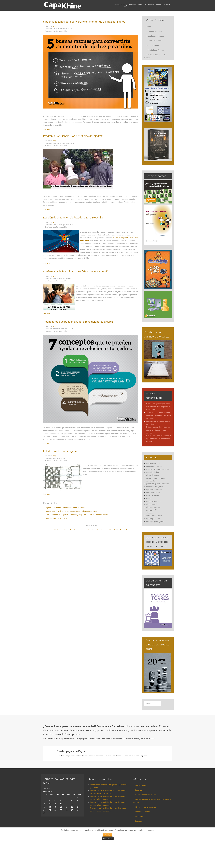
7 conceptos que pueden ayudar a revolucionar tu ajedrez (78, 321)
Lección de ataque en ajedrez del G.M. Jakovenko (73, 217)
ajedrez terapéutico (153, 501)
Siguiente (117, 529)
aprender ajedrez (152, 472)
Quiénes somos (141, 785)
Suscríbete (139, 790)
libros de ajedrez (152, 495)
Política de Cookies (142, 811)
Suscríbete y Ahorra (154, 31)
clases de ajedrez (153, 475)
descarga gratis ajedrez (155, 521)
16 (101, 529)
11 (79, 529)
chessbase (150, 513)
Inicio (56, 529)
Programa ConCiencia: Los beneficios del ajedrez (73, 136)
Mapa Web (139, 816)
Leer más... (47, 129)
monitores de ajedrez (154, 466)
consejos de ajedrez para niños (158, 469)
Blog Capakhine (152, 45)
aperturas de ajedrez (154, 489)
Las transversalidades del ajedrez (155, 56)
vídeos (148, 498)
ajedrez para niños (153, 463)
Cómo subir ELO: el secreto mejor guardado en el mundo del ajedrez (72, 511)
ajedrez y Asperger (153, 507)
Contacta (138, 821)
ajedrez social (151, 504)
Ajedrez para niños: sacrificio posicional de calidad (66, 507)
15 (97, 529)
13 (88, 529)
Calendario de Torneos (155, 50)
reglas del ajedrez (153, 492)
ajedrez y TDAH (152, 510)
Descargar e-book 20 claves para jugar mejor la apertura (152, 800)
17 (105, 529)
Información (107, 838)
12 (83, 529)
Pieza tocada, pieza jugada (56, 518)
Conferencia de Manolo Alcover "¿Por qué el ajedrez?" (75, 271)
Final (125, 529)
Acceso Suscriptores (154, 40)
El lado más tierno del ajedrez (61, 451)
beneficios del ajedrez (154, 486)
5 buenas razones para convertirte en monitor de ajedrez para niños (84, 21)
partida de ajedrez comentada (157, 484)
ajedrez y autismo (153, 518)
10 (74, 529)
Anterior (64, 529)
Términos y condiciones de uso (147, 807)
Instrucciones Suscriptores (145, 794)
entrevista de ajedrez (154, 516)
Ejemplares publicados (155, 36)
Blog (54, 26)
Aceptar (107, 835)
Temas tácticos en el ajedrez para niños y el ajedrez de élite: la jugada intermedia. (77, 515)
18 (110, 529)
